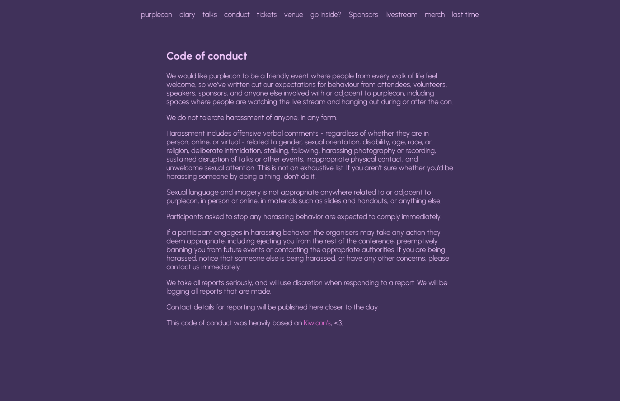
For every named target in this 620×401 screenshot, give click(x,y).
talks (209, 14)
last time (465, 14)
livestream (401, 14)
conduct (237, 14)
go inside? (326, 14)
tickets (267, 14)
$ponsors (363, 14)
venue (293, 14)
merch (435, 14)
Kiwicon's (317, 322)
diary (187, 14)
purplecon (156, 14)
